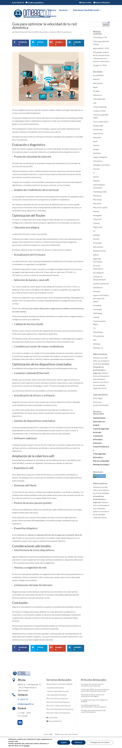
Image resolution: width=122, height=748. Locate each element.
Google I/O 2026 (100, 65)
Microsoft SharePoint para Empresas (60, 709)
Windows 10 (98, 348)
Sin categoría (98, 273)
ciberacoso (97, 95)
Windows (96, 344)
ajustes (26, 746)
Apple (95, 87)
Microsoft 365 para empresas (57, 698)
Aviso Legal (97, 398)
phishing (96, 235)
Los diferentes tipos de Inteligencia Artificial (94, 701)
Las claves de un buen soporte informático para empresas (92, 685)
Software (96, 291)
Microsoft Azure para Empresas (58, 702)
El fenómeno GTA (100, 37)
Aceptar (64, 742)
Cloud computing (99, 107)
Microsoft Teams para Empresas (58, 713)
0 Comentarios (66, 32)
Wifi (57, 32)
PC (94, 231)
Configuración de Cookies (100, 742)
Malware (96, 181)
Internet (52, 32)
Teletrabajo (97, 313)
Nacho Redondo (21, 32)
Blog (42, 16)
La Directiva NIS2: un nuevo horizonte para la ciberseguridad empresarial (95, 690)
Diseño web (97, 129)
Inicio (42, 10)
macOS (96, 177)
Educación (97, 137)
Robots (96, 255)
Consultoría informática (55, 688)
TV (94, 328)
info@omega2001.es (26, 704)
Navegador (97, 215)
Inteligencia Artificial (101, 165)
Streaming (97, 305)
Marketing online (100, 192)
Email (95, 141)
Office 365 (97, 219)
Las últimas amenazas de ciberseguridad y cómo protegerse (93, 706)
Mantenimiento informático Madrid (59, 684)
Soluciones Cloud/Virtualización (101, 446)
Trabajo (96, 317)
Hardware (97, 153)
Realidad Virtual (99, 251)
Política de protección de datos (66, 734)
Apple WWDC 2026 (101, 48)
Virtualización (98, 336)
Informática (97, 161)
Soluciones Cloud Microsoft (86, 10)
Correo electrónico (100, 122)
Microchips (97, 200)
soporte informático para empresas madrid (101, 298)
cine (94, 103)
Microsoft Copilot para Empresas (58, 706)
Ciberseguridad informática (56, 695)
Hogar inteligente (100, 157)
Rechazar (78, 742)
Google (96, 149)
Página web (97, 227)
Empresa (52, 10)
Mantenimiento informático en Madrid (99, 421)
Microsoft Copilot (100, 207)
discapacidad (98, 126)
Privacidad (97, 243)
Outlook (96, 223)
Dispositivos (44, 32)
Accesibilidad (98, 75)
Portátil (96, 239)
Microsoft (97, 203)
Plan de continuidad (101, 461)
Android (96, 79)
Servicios (63, 10)
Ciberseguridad (99, 99)
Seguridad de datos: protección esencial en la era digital (92, 695)
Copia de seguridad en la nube (57, 691)
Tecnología (97, 309)
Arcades (96, 91)
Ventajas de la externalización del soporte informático (93, 711)
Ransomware (98, 247)
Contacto (51, 16)
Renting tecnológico (101, 464)
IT (94, 173)
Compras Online (99, 111)
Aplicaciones (98, 83)
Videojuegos (98, 332)
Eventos (96, 145)
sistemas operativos (101, 283)
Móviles (96, 211)
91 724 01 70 (23, 699)
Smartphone (98, 287)
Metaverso (97, 196)
